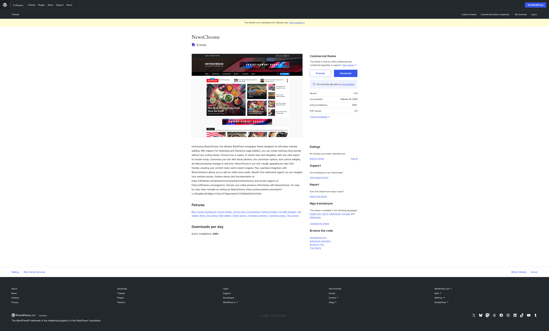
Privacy (14, 302)
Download (345, 73)
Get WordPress (535, 5)
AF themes (201, 45)
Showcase (122, 288)
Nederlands (335, 214)
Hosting (15, 297)
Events (332, 293)
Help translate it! (297, 22)
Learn (225, 288)
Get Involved (335, 288)
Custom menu (239, 212)
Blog (194, 212)
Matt (438, 293)
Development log (318, 237)
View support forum (319, 177)
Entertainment (253, 212)
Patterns (121, 302)
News (202, 215)
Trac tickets (315, 248)
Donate (333, 297)
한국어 (325, 214)
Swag (333, 302)
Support (227, 293)
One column (211, 215)
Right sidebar (225, 215)
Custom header (224, 212)
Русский (346, 214)
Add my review (317, 158)
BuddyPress (441, 302)
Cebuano (43, 315)
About (14, 288)
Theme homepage (318, 117)
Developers (228, 297)
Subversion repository (320, 241)
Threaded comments (258, 215)
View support (348, 65)
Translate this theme (319, 223)
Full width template (287, 212)
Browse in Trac (317, 244)
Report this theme (318, 196)
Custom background (206, 212)
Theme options (239, 215)
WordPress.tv (230, 302)
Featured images (269, 212)
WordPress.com (443, 288)
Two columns (293, 215)
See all (354, 158)
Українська (315, 217)
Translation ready (277, 215)
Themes (15, 14)
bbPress (440, 297)
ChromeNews (348, 84)
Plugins (120, 297)
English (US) (315, 214)
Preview (320, 73)
